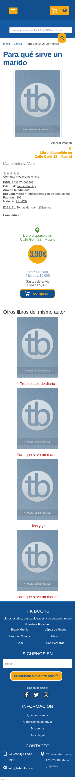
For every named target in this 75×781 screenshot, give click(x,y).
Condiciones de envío (37, 721)
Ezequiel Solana (19, 636)
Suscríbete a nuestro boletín (36, 676)
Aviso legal (37, 735)
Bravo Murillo (19, 629)
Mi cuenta (37, 728)
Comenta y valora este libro (21, 176)
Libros (18, 43)
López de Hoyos (55, 629)
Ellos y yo (38, 526)
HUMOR (21, 201)
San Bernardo (55, 643)
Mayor (55, 636)
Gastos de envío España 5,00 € (38, 283)
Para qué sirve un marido (38, 455)
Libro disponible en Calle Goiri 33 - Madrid (53, 155)
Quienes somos (37, 715)
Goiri (19, 643)
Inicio (6, 43)
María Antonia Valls (19, 164)
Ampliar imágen (61, 142)
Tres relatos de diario (37, 384)
